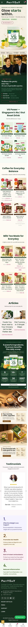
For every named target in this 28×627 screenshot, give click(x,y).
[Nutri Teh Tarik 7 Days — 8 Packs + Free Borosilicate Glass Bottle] (20, 278)
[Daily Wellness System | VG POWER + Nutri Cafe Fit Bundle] (7, 184)
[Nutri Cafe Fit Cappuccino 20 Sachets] (20, 184)
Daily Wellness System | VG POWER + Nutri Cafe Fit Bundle (6, 194)
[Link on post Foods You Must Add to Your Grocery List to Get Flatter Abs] (7, 314)
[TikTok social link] (13, 598)
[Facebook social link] (2, 598)
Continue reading (7, 334)
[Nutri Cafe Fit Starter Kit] (20, 209)
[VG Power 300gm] (7, 128)
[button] (26, 323)
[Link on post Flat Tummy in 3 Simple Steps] (20, 314)
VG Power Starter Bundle (7, 154)
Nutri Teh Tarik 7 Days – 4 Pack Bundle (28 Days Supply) (20, 261)
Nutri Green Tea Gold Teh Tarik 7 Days (7, 260)
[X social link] (5, 598)
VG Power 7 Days (20, 136)
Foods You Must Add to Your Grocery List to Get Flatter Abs (7, 327)
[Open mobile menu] (2, 2)
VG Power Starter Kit (20, 154)
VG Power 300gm (7, 136)
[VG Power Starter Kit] (20, 146)
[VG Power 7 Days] (20, 128)
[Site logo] (13, 2)
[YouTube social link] (11, 598)
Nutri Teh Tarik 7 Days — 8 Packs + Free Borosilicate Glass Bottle (20, 288)
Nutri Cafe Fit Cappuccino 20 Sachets (20, 193)
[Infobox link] (13, 523)
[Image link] (8, 581)
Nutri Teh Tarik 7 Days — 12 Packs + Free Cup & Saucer (6, 287)
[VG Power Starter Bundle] (7, 146)
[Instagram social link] (8, 598)
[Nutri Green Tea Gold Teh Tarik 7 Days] (7, 251)
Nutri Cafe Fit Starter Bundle (7, 217)
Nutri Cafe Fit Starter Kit (20, 217)
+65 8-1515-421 (7, 594)
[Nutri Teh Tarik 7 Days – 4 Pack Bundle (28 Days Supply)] (20, 251)
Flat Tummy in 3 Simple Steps (19, 324)
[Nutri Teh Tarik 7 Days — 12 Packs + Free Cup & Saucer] (7, 278)
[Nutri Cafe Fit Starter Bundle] (7, 209)
